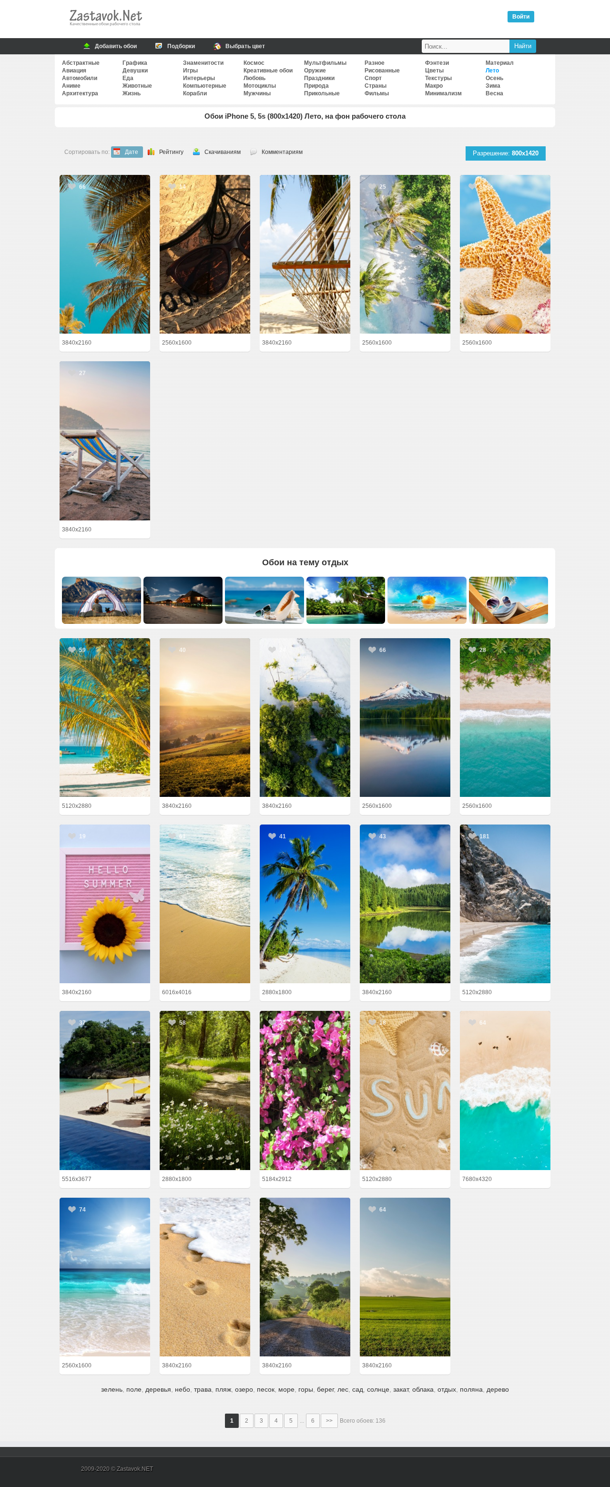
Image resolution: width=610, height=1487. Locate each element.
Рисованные (382, 70)
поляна (471, 1389)
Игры (190, 70)
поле (134, 1389)
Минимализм (443, 93)
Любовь (254, 78)
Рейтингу (171, 152)
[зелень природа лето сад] (305, 1090)
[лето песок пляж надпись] (405, 1090)
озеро (244, 1389)
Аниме (71, 85)
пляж (223, 1389)
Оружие (315, 70)
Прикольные (322, 93)
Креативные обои (268, 70)
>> (329, 1420)
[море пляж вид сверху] (505, 1090)
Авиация (74, 70)
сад (357, 1389)
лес (342, 1389)
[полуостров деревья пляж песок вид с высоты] (305, 717)
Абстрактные (81, 63)
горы (305, 1389)
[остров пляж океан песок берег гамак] (305, 254)
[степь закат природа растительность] (205, 717)
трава (203, 1389)
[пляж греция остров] (505, 904)
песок (265, 1389)
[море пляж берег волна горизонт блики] (105, 1277)
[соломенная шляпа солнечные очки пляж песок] (205, 254)
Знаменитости (203, 63)
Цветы (434, 70)
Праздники (319, 78)
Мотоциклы (260, 85)
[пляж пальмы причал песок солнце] (105, 717)
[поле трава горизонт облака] (405, 1277)
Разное (375, 63)
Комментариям (282, 152)
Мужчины (257, 93)
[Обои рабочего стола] (105, 28)
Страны (375, 85)
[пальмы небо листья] (105, 254)
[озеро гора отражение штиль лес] (405, 717)
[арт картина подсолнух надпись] (105, 904)
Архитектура (80, 93)
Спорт (373, 78)
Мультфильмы (325, 63)
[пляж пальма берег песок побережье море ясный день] (305, 904)
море (286, 1389)
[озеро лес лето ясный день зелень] (405, 904)
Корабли (195, 93)
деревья (158, 1389)
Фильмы (377, 93)
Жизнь (131, 93)
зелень (111, 1389)
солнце (378, 1389)
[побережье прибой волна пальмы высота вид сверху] (505, 717)
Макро (434, 85)
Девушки (135, 70)
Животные (137, 85)
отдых (446, 1389)
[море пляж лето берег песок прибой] (205, 904)
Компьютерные (204, 85)
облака (423, 1389)
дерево (498, 1389)
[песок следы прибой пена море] (205, 1277)
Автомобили (79, 78)
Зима (493, 85)
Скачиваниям (222, 152)
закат (400, 1389)
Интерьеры (199, 78)
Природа (316, 85)
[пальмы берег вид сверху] (405, 254)
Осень (494, 78)
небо (182, 1389)
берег (325, 1389)
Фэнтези (437, 63)
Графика (134, 63)
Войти (520, 16)
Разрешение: (506, 153)
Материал (500, 63)
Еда (127, 78)
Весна (494, 93)
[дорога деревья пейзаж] (305, 1277)
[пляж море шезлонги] (105, 440)
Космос (254, 63)
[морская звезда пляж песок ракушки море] (505, 254)
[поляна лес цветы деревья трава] (205, 1090)
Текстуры (438, 78)
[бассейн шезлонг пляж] (105, 1090)
